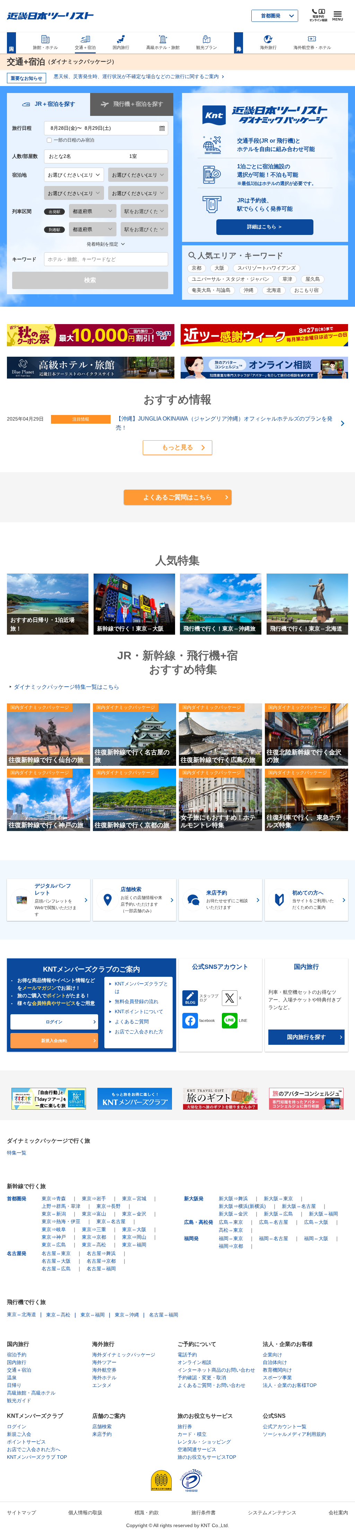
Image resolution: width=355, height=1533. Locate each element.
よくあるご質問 (132, 1021)
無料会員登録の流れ (136, 1001)
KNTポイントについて (139, 1011)
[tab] (48, 104)
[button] (177, 447)
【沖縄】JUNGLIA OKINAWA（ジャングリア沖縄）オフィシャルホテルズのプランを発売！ (224, 423)
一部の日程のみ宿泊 (74, 140)
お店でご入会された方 (139, 1031)
